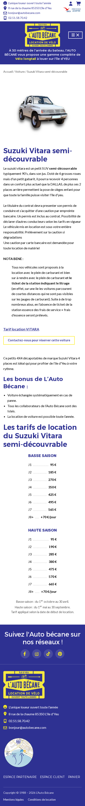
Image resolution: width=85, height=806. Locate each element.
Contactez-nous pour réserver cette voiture (39, 340)
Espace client (52, 777)
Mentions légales (13, 799)
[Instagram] (36, 653)
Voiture (20, 71)
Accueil (8, 71)
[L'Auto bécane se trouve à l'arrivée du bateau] (42, 752)
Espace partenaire (20, 777)
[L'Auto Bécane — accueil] (42, 35)
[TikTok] (48, 653)
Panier (74, 777)
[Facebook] (25, 653)
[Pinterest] (59, 653)
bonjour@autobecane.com (24, 13)
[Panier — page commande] (79, 3)
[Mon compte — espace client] (71, 3)
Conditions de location (42, 799)
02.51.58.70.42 (17, 18)
